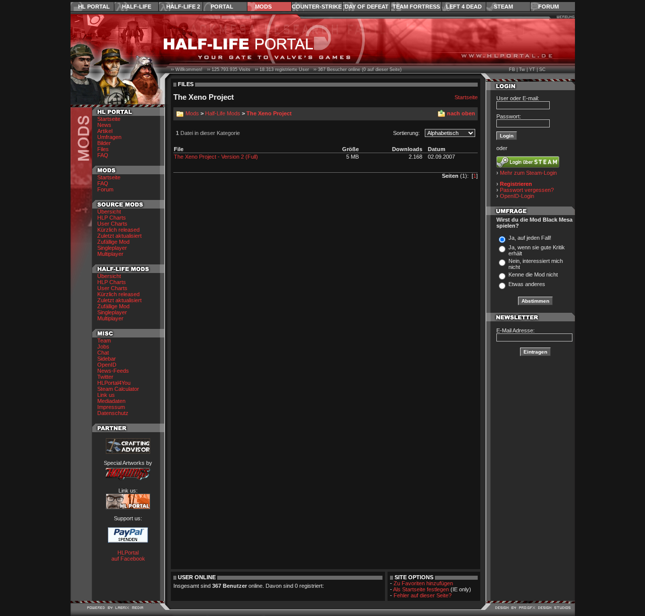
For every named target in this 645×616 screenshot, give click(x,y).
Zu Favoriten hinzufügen (423, 583)
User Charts (112, 224)
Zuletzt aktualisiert (119, 236)
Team (104, 340)
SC (542, 69)
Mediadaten (111, 401)
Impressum (111, 407)
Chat (103, 353)
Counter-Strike (317, 7)
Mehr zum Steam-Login (528, 173)
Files (103, 149)
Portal (222, 7)
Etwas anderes (526, 284)
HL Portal (94, 7)
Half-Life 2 (183, 7)
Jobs (103, 347)
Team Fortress (416, 7)
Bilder (104, 143)
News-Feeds (113, 371)
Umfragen (109, 137)
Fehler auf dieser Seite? (423, 595)
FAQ (102, 155)
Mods (263, 7)
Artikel (104, 131)
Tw (522, 69)
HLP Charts (111, 218)
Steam (503, 7)
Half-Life (136, 7)
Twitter (105, 377)
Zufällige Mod (113, 242)
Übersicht (109, 212)
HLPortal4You (114, 383)
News (104, 125)
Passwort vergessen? (527, 190)
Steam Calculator (118, 389)
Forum (548, 7)
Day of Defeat (367, 7)
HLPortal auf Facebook (128, 556)
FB (512, 69)
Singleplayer (112, 248)
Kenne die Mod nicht (533, 274)
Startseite (108, 119)
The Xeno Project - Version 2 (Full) (216, 157)
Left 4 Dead (464, 7)
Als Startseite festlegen (421, 589)
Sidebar (106, 359)
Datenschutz (112, 413)
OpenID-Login (517, 196)
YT (532, 69)
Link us (106, 395)
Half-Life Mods (222, 113)
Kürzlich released (118, 230)
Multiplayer (110, 254)
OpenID (106, 365)
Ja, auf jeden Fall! (529, 238)
